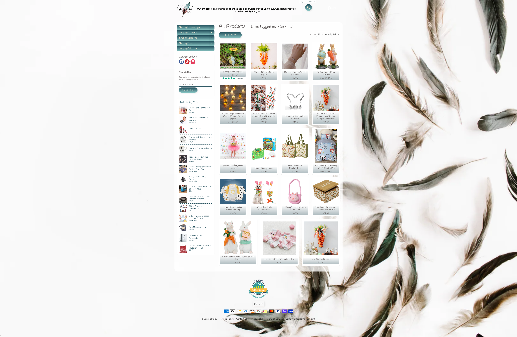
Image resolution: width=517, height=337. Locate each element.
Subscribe (188, 90)
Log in (302, 1)
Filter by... (230, 35)
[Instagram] (193, 61)
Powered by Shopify (258, 328)
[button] (229, 78)
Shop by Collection (188, 48)
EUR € (257, 303)
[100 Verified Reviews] (258, 299)
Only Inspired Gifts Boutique (257, 326)
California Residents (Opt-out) (300, 318)
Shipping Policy (209, 318)
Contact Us (241, 318)
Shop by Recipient (196, 38)
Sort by (313, 34)
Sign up (312, 1)
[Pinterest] (187, 61)
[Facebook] (181, 61)
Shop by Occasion (196, 33)
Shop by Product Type (196, 28)
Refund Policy (227, 318)
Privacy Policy (256, 318)
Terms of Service (274, 318)
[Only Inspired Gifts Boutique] (184, 10)
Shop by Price (196, 44)
